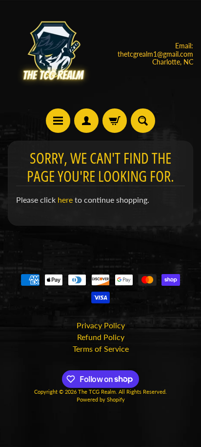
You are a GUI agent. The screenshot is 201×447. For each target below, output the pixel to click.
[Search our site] (143, 120)
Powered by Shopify (101, 399)
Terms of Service (101, 348)
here (65, 199)
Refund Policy (100, 336)
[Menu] (58, 120)
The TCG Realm (97, 391)
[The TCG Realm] (54, 54)
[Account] (86, 120)
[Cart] (114, 120)
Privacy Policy (101, 325)
